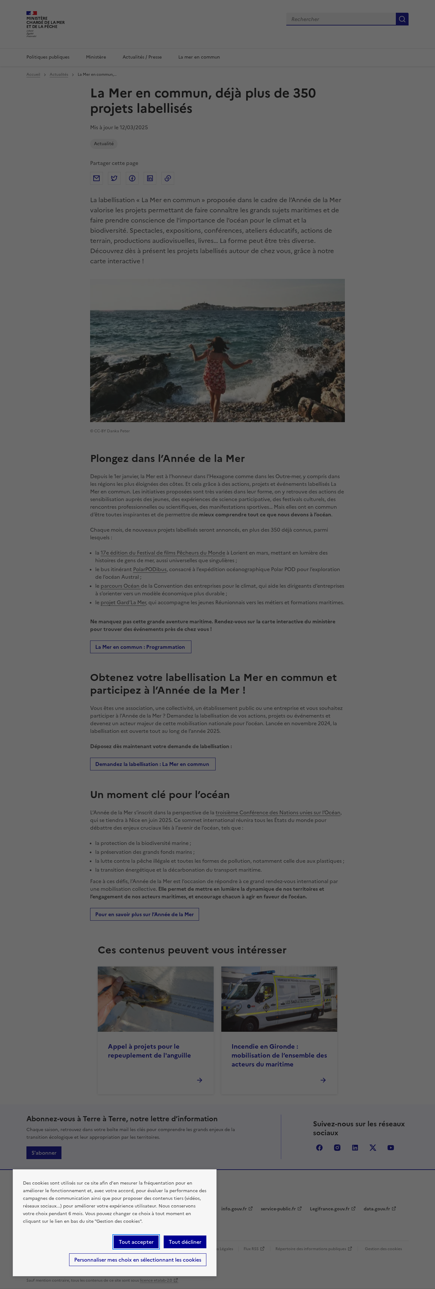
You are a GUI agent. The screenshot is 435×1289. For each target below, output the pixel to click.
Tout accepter (136, 1242)
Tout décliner (185, 1242)
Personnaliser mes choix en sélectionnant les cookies (137, 1260)
